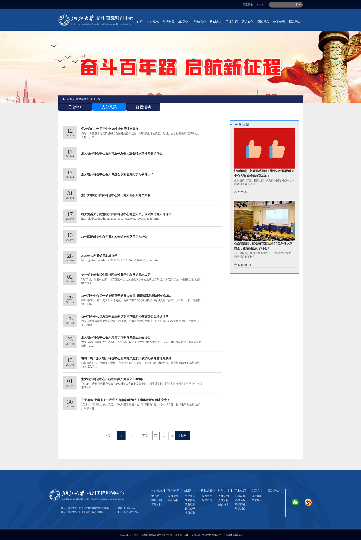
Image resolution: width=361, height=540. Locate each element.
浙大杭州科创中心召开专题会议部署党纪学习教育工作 (117, 174)
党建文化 (247, 21)
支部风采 (95, 99)
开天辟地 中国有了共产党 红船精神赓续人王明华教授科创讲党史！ (125, 400)
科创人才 (216, 21)
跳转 (182, 436)
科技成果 (173, 496)
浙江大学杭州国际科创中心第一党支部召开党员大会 (115, 195)
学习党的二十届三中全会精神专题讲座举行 (109, 128)
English (261, 4)
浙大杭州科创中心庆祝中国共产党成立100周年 (112, 379)
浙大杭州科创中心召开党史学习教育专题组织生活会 (115, 337)
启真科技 (240, 496)
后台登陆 (227, 535)
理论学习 (257, 496)
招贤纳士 (223, 504)
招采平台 (295, 21)
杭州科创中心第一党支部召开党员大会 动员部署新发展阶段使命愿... (126, 295)
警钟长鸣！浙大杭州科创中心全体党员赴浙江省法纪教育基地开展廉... (127, 358)
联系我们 (248, 4)
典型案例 (190, 504)
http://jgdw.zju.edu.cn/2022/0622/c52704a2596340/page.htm (120, 260)
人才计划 (223, 496)
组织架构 (156, 500)
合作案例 (207, 500)
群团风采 (263, 21)
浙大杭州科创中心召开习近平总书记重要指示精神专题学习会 (121, 153)
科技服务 (240, 508)
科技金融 (240, 500)
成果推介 (190, 500)
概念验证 (190, 496)
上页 (107, 436)
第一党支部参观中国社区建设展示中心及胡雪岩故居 (115, 274)
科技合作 (200, 21)
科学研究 (168, 21)
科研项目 (173, 500)
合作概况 (207, 496)
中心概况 (153, 21)
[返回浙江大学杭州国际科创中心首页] (95, 15)
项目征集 (190, 512)
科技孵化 (240, 504)
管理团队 (156, 504)
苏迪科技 (216, 535)
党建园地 (81, 99)
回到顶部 (238, 535)
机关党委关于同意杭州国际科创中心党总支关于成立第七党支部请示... (127, 214)
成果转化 (184, 21)
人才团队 (223, 500)
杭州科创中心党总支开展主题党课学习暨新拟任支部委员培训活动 (124, 316)
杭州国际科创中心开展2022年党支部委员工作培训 (114, 236)
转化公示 (190, 508)
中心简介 (156, 496)
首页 (140, 21)
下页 (145, 436)
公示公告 (279, 21)
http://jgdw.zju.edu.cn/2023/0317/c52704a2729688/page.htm (120, 218)
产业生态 (232, 21)
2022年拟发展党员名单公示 (99, 255)
